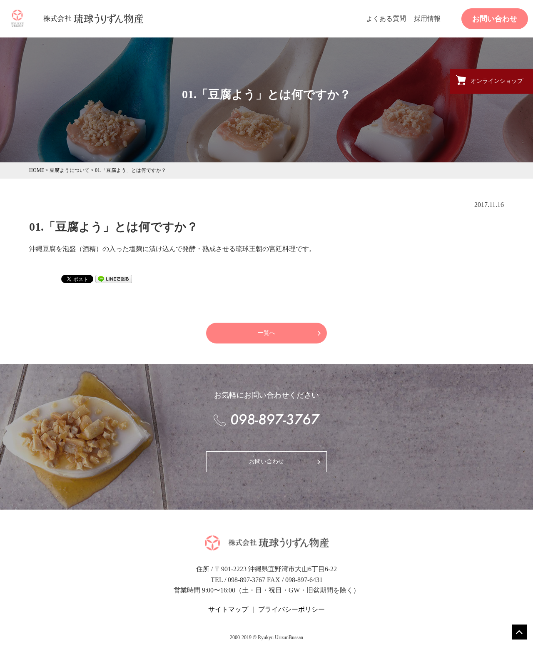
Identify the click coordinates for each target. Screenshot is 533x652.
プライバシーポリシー (291, 609)
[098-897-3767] (266, 420)
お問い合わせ (494, 19)
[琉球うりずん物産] (17, 17)
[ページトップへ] (519, 632)
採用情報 (427, 18)
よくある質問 (386, 18)
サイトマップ (228, 609)
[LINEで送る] (113, 277)
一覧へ (266, 333)
